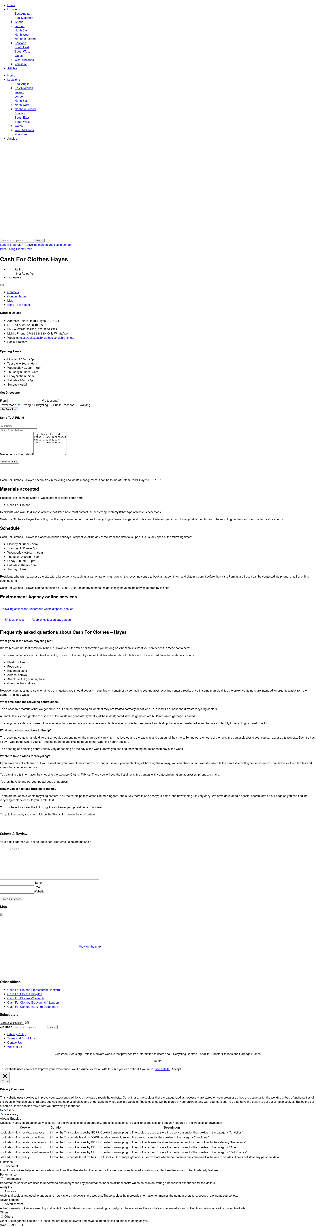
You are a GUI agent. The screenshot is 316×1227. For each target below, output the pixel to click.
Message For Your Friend (16, 454)
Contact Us (14, 1042)
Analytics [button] (6, 1187)
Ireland (19, 22)
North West (22, 34)
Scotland (20, 43)
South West (22, 51)
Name (38, 882)
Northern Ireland (25, 39)
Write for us (14, 1047)
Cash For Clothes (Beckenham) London (33, 1002)
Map (10, 300)
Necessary (11, 1114)
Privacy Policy (16, 1034)
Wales (19, 55)
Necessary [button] (7, 1110)
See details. (162, 1069)
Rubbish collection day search (51, 619)
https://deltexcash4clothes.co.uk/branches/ (46, 337)
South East (22, 47)
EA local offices (14, 619)
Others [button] (4, 1212)
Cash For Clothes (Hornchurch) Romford (33, 990)
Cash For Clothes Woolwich (25, 998)
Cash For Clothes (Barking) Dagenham (32, 1006)
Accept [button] (176, 1069)
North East (21, 30)
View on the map (90, 946)
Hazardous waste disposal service (51, 609)
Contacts (13, 292)
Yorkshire (21, 64)
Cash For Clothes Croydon (24, 994)
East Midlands (24, 18)
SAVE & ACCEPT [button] (11, 1225)
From (3, 400)
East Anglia (22, 13)
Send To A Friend (18, 304)
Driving (26, 405)
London (20, 26)
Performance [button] (8, 1174)
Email (37, 887)
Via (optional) (50, 400)
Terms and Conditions (21, 1038)
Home (11, 5)
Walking (84, 405)
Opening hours (17, 296)
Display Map (24, 249)
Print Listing (7, 249)
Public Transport (63, 405)
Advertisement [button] (9, 1200)
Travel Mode (8, 405)
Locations (13, 9)
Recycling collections (14, 609)
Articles (12, 68)
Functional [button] (7, 1162)
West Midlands (24, 60)
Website (39, 891)
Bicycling (41, 405)
